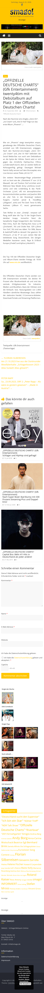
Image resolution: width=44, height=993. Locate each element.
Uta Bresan (24, 889)
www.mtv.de (15, 262)
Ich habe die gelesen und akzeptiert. (21, 658)
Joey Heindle (5, 868)
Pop (5, 76)
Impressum (5, 960)
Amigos (26, 833)
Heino (4, 864)
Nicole (15, 875)
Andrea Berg (35, 834)
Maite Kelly (27, 867)
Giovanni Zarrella (29, 860)
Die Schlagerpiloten (28, 846)
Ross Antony (15, 879)
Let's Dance (15, 868)
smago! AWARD (27, 880)
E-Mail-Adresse (8, 627)
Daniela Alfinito (14, 846)
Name (4, 613)
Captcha (4, 664)
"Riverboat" (32, 830)
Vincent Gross (34, 888)
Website (4, 640)
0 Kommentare (30, 111)
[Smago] (4, 35)
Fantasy (12, 855)
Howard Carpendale (32, 864)
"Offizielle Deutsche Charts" (12, 114)
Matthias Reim (15, 871)
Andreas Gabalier (6, 838)
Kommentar (6, 580)
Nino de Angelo (22, 875)
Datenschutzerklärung (23, 657)
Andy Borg (20, 838)
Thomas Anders (15, 889)
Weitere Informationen (24, 980)
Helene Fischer (15, 864)
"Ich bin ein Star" (12, 821)
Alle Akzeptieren (25, 984)
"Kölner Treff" (31, 820)
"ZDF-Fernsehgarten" (11, 833)
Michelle (9, 875)
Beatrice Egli (20, 842)
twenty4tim (35, 338)
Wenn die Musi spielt (7, 892)
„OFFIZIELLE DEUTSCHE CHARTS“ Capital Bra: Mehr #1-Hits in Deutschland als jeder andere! (18, 554)
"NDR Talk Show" (10, 825)
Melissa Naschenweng (28, 871)
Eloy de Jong (14, 850)
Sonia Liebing (21, 884)
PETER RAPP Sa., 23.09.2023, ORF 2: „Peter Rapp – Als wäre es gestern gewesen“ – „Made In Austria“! (21, 383)
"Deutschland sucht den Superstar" (20, 816)
